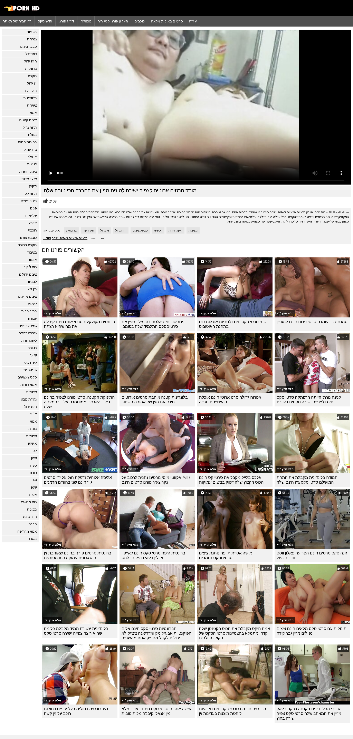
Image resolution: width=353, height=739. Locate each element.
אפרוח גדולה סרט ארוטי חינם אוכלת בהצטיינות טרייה (230, 399)
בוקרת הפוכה (27, 245)
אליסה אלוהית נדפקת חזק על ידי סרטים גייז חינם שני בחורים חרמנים (78, 480)
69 (35, 480)
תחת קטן (30, 194)
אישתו (32, 443)
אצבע (33, 223)
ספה (33, 465)
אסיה (33, 495)
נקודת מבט (29, 399)
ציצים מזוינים (27, 296)
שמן (34, 458)
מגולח (32, 135)
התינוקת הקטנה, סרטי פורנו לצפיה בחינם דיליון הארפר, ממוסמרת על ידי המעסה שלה (79, 402)
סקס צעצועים (27, 377)
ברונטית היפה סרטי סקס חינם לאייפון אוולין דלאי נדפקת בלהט (153, 555)
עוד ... (47, 238)
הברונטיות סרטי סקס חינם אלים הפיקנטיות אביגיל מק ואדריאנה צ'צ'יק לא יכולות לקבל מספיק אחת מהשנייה (156, 633)
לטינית (32, 164)
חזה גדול (30, 61)
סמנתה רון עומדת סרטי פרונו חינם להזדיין (312, 321)
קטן (34, 451)
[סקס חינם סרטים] (22, 10)
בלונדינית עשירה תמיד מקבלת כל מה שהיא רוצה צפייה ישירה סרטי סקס (76, 631)
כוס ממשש (29, 502)
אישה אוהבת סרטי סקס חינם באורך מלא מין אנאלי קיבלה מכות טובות (156, 711)
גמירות (32, 39)
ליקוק (33, 186)
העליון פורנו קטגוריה (113, 21)
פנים (33, 208)
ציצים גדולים (28, 274)
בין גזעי (32, 289)
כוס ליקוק (30, 267)
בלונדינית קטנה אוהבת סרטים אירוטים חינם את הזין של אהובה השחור (155, 399)
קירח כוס (30, 363)
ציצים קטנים (28, 120)
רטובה (32, 348)
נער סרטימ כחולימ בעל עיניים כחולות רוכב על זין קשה (76, 711)
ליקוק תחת (29, 341)
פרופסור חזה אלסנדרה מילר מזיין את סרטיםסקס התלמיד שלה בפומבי (153, 324)
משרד (32, 539)
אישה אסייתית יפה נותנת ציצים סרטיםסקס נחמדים (225, 555)
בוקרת (32, 76)
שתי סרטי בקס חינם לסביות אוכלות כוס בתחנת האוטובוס (233, 324)
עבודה (32, 319)
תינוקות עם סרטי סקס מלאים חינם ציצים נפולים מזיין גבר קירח (311, 631)
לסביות (32, 282)
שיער (33, 355)
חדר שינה (30, 517)
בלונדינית (30, 98)
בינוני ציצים (29, 201)
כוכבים (139, 21)
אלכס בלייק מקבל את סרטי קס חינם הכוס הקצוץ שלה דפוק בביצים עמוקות (231, 480)
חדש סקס (45, 21)
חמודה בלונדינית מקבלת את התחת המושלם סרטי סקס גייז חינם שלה (307, 480)
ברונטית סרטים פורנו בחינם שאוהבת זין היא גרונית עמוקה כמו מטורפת (77, 555)
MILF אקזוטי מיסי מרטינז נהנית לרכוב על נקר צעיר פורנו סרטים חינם (156, 480)
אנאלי (32, 157)
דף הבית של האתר (17, 21)
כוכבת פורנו (28, 238)
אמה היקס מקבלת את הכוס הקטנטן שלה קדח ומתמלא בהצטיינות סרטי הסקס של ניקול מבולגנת (234, 633)
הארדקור (30, 91)
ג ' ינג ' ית (30, 370)
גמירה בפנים (28, 326)
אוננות (32, 260)
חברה (33, 524)
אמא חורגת (28, 385)
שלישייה (31, 216)
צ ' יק (33, 414)
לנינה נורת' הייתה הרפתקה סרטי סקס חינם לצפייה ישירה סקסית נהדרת (309, 399)
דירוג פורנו (66, 21)
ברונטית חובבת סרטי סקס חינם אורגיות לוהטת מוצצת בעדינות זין (232, 711)
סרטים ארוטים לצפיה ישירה (69, 238)
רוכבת (32, 230)
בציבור (32, 252)
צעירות (32, 105)
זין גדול (32, 83)
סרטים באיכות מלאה (167, 21)
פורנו (33, 473)
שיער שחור (29, 179)
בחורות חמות (27, 142)
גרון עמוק (30, 149)
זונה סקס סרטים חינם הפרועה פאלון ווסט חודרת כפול (312, 555)
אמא (33, 113)
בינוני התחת (28, 172)
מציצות (32, 32)
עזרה (193, 21)
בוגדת (32, 429)
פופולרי (85, 21)
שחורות (31, 392)
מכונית (32, 509)
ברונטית (31, 69)
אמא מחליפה (27, 531)
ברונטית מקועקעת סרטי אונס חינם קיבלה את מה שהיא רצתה (79, 324)
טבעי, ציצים (28, 47)
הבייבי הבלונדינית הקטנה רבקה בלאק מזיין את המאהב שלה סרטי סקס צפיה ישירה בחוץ (309, 714)
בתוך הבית (29, 311)
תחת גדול (30, 127)
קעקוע (32, 304)
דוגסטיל (31, 54)
